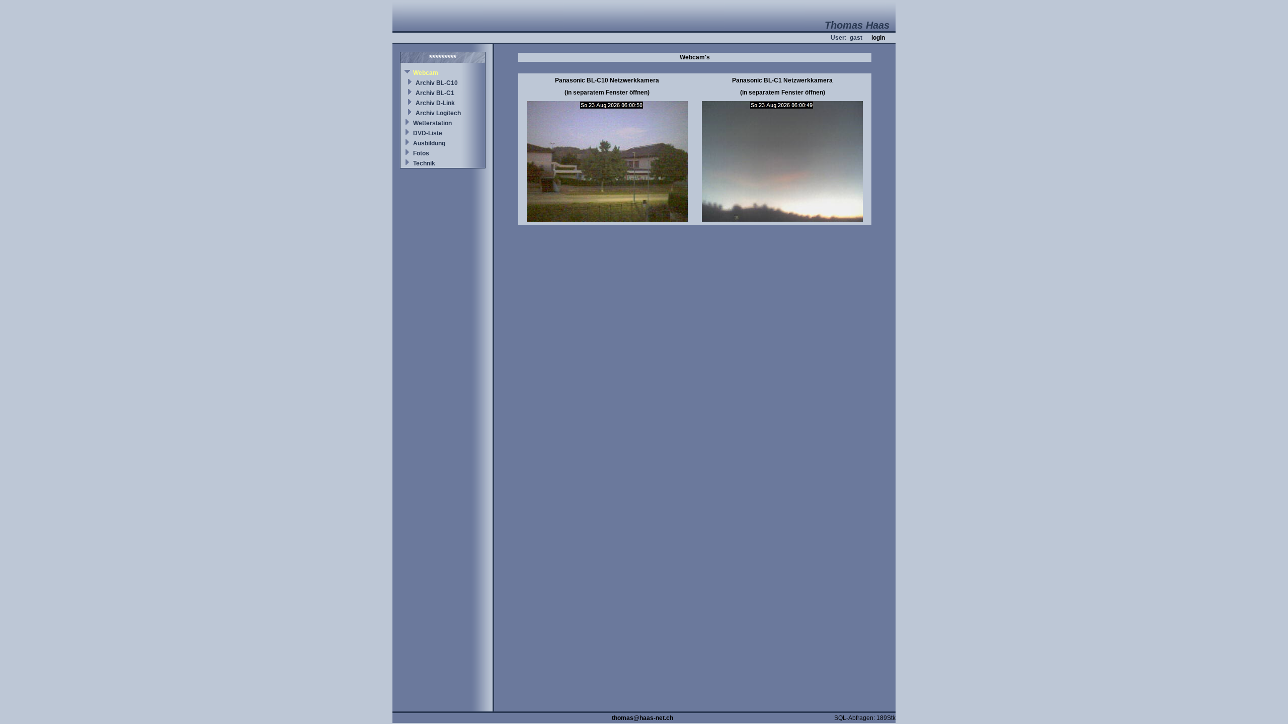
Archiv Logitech (438, 113)
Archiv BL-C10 (437, 82)
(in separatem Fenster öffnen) (607, 92)
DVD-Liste (427, 133)
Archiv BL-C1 (435, 93)
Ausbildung (429, 143)
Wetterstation (432, 123)
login (878, 37)
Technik (424, 163)
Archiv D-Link (435, 103)
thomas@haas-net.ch (642, 717)
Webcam (425, 72)
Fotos (421, 153)
